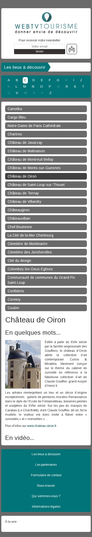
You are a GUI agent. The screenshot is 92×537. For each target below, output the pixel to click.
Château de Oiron (22, 176)
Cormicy (14, 299)
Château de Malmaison (26, 151)
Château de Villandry (24, 202)
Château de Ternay (23, 193)
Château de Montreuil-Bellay (30, 159)
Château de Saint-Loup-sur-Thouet (36, 185)
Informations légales (46, 506)
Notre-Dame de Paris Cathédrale (34, 126)
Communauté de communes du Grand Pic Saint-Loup (41, 280)
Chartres (15, 134)
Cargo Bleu (17, 117)
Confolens (16, 291)
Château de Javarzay (25, 143)
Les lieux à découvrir (24, 67)
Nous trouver (46, 485)
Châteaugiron (19, 210)
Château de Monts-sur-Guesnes (34, 168)
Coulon (13, 308)
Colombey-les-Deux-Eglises (30, 269)
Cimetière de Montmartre (28, 244)
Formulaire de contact (46, 475)
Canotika (15, 109)
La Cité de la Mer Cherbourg (30, 235)
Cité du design (19, 261)
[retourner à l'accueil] (46, 22)
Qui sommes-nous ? (46, 496)
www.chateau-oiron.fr (41, 426)
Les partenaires (46, 464)
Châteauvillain (19, 218)
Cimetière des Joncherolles (30, 252)
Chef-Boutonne (20, 227)
